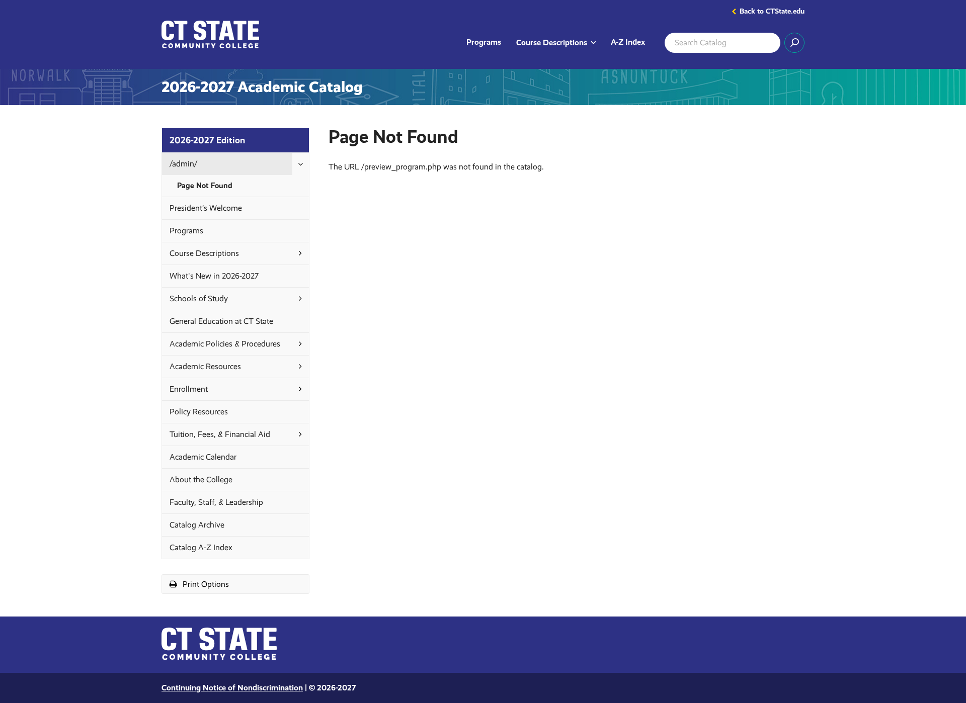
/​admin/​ (183, 163)
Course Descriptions (559, 42)
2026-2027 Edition (207, 140)
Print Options (217, 586)
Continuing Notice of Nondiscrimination (232, 687)
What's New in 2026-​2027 (214, 276)
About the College (201, 479)
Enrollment (189, 389)
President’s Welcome (206, 208)
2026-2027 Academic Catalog (262, 87)
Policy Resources (199, 411)
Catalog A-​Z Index (201, 547)
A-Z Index (628, 42)
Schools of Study (199, 298)
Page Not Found (204, 185)
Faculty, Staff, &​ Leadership (216, 502)
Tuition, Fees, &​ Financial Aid (220, 434)
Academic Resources (205, 366)
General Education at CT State (221, 321)
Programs (483, 42)
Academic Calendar (203, 457)
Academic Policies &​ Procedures (225, 343)
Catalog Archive (197, 525)
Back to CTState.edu (772, 11)
